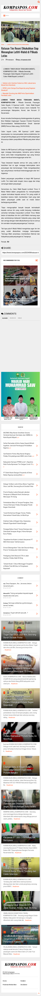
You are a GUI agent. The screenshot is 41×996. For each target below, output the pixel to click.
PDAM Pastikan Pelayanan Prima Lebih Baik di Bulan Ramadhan (18, 299)
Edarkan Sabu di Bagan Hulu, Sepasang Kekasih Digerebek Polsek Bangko (17, 770)
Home (2, 44)
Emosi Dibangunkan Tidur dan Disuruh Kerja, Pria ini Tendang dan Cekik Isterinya (19, 871)
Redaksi (23, 981)
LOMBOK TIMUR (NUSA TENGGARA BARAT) (18, 44)
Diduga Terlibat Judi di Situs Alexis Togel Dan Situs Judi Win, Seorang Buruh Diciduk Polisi (20, 634)
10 (4, 932)
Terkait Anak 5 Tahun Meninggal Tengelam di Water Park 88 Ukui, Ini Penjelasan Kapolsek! (20, 939)
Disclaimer (24, 984)
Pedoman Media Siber (10, 984)
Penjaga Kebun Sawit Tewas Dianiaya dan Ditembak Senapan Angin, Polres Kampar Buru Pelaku (19, 803)
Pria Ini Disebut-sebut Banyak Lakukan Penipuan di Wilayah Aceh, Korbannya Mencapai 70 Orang (20, 668)
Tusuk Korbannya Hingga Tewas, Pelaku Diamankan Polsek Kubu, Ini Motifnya (20, 736)
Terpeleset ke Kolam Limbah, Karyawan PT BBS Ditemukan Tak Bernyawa (19, 837)
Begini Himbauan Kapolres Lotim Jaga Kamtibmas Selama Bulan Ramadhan (18, 278)
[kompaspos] (20, 10)
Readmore (8, 650)
